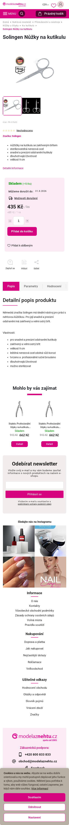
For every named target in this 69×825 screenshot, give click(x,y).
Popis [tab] (11, 286)
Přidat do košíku (22, 231)
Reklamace (34, 662)
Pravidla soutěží (34, 625)
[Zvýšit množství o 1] (27, 221)
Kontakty (34, 606)
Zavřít (52, 275)
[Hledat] (21, 13)
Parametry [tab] (31, 286)
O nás (34, 601)
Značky (34, 714)
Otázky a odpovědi (34, 694)
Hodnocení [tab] (54, 286)
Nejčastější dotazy (34, 655)
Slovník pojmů (34, 701)
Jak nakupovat (34, 648)
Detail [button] (19, 444)
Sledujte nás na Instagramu (34, 521)
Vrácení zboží (34, 708)
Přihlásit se (34, 494)
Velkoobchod (34, 668)
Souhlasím (34, 797)
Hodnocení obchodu (34, 687)
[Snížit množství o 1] (10, 221)
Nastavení (34, 817)
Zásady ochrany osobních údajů (34, 615)
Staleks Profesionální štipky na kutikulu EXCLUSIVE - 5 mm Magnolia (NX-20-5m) (19, 425)
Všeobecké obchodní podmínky (34, 610)
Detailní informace (13, 168)
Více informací (39, 788)
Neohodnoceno (25, 131)
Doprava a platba (34, 642)
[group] (20, 425)
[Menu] (5, 13)
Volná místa (34, 620)
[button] (20, 440)
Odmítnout (34, 807)
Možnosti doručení (26, 198)
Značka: (12, 136)
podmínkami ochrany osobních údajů (34, 504)
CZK (45, 4)
